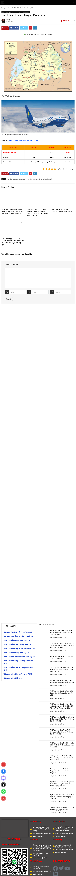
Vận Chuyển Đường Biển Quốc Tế (17, 640)
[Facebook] (55, 868)
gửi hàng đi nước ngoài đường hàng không (39, 179)
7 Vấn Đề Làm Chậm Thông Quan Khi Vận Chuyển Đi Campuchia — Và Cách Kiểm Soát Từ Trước (37, 212)
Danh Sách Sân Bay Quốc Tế (22, 12)
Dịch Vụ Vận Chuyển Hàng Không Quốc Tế (23, 140)
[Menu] (2, 2)
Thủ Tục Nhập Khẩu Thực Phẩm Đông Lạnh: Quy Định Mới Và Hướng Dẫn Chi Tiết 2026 (61, 732)
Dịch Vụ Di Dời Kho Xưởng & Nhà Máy (18, 674)
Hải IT (8, 20)
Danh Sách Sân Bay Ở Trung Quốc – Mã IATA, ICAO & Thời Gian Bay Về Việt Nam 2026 (12, 211)
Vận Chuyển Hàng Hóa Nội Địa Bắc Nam (19, 648)
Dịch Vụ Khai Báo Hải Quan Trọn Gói (18, 632)
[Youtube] (67, 868)
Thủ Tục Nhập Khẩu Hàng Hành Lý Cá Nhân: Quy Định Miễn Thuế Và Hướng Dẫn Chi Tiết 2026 (62, 719)
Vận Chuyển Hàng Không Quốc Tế (17, 644)
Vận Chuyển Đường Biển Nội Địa (16, 653)
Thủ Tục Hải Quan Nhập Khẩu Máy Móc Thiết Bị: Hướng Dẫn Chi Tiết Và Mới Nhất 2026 (62, 758)
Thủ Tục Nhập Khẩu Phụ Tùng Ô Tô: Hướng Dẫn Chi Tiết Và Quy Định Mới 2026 (62, 693)
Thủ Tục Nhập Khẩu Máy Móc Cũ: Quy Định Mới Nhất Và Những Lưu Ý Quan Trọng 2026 (62, 745)
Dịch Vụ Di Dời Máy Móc (13, 678)
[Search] (73, 2)
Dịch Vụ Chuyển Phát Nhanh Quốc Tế (18, 636)
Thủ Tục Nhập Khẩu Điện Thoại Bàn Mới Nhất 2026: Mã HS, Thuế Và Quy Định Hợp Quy (12, 242)
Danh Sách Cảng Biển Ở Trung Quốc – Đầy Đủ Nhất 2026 (63, 210)
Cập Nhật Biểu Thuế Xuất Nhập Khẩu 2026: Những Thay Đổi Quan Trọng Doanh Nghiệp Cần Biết (62, 784)
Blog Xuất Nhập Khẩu (13, 8)
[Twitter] (61, 868)
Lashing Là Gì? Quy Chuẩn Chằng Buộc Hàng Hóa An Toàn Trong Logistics (60, 771)
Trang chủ (4, 8)
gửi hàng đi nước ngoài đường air (17, 179)
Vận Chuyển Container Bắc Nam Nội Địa (19, 657)
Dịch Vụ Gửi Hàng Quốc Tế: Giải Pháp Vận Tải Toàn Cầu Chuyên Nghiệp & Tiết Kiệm (62, 797)
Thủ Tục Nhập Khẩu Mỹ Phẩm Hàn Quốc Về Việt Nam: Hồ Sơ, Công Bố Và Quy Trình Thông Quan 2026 (61, 706)
